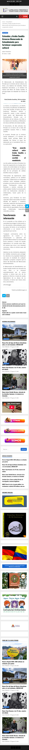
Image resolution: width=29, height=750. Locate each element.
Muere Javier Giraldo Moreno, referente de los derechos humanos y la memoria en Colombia (13, 394)
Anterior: (13, 305)
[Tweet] (4, 296)
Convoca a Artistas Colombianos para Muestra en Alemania (14, 566)
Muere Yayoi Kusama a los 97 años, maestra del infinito (14, 368)
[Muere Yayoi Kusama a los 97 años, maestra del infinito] (14, 357)
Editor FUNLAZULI (6, 51)
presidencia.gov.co (21, 290)
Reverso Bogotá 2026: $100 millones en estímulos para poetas (13, 662)
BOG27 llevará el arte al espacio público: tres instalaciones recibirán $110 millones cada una (13, 485)
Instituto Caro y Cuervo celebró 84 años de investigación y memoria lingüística (12, 480)
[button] (2, 16)
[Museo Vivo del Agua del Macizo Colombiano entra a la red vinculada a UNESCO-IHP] (14, 332)
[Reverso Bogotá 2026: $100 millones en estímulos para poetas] (14, 651)
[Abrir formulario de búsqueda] (16, 16)
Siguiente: (14, 312)
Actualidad (5, 32)
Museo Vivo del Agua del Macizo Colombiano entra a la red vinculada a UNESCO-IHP (14, 344)
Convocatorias (7, 657)
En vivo (25, 16)
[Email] (8, 296)
